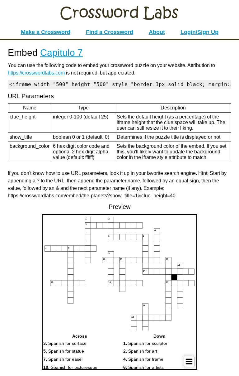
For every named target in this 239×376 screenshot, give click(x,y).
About (157, 32)
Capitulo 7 (61, 52)
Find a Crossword (109, 32)
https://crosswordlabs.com (36, 72)
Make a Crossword (45, 32)
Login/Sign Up (199, 32)
